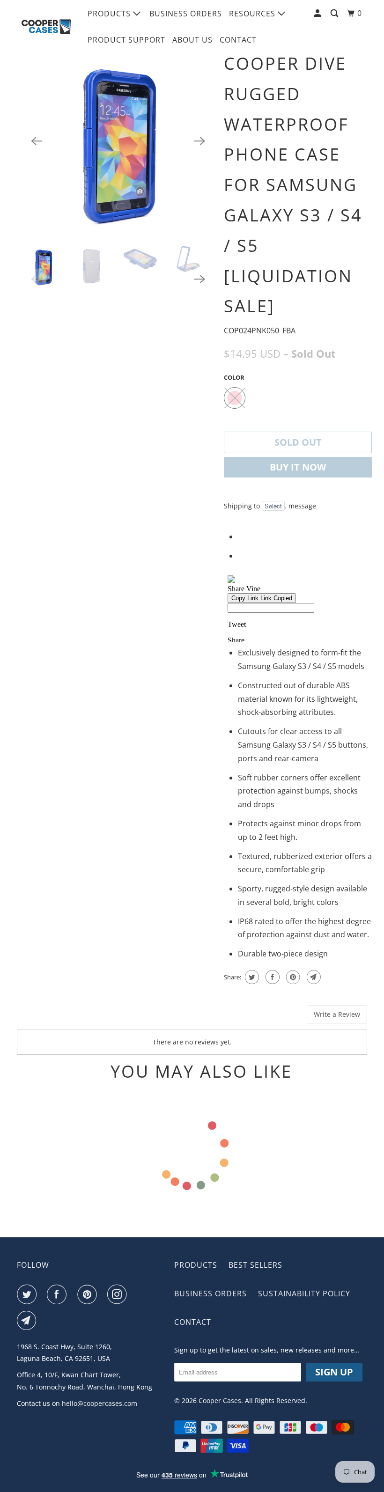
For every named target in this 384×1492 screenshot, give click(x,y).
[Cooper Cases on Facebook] (58, 1294)
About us (192, 40)
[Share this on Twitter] (251, 977)
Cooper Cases (220, 1400)
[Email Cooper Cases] (28, 1320)
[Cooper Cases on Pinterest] (89, 1294)
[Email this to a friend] (312, 977)
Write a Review (337, 1014)
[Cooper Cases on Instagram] (119, 1294)
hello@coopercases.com (99, 1403)
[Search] (335, 13)
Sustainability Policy (304, 1293)
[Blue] (118, 141)
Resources (253, 13)
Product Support (126, 40)
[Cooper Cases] (46, 26)
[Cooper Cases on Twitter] (28, 1294)
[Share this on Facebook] (271, 977)
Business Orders (185, 13)
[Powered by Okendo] (59, 1017)
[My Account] (318, 13)
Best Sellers (255, 1265)
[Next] (199, 141)
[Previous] (36, 141)
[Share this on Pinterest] (292, 977)
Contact (238, 40)
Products (110, 13)
